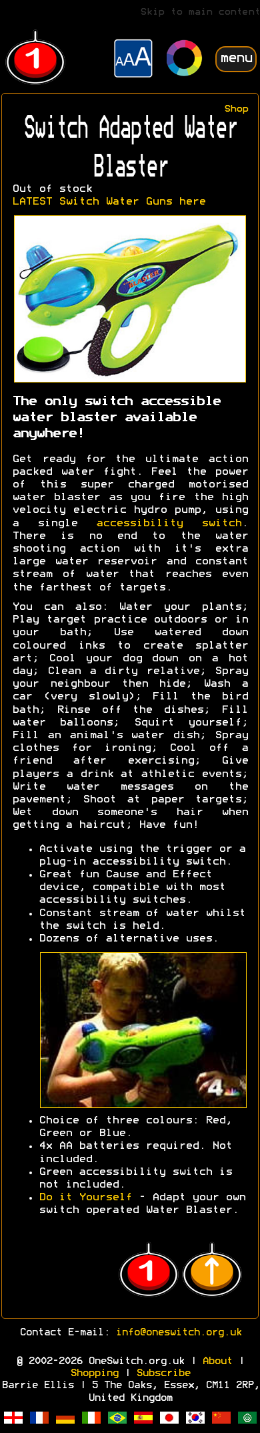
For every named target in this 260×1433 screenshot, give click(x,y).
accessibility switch (168, 523)
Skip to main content (200, 12)
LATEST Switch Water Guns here (108, 202)
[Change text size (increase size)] (133, 60)
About (217, 1361)
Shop (236, 109)
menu (236, 58)
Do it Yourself (85, 1197)
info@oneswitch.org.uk (178, 1332)
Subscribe (163, 1373)
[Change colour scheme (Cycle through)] (184, 59)
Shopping (94, 1373)
